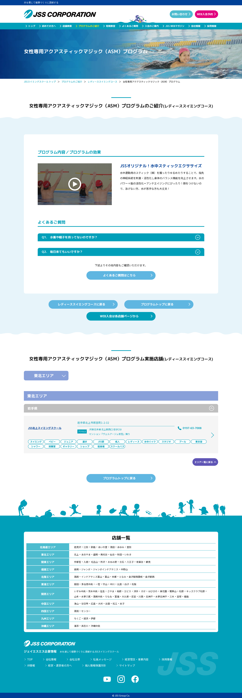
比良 (119, 584)
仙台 (112, 554)
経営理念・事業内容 (136, 659)
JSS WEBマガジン (174, 26)
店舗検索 (67, 26)
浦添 (76, 625)
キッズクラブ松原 (195, 591)
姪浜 (86, 618)
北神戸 (149, 596)
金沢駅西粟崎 (136, 576)
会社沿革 (74, 659)
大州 (100, 603)
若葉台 (139, 562)
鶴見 (148, 562)
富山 (107, 576)
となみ (122, 576)
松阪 (134, 584)
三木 (172, 596)
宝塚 (179, 596)
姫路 (186, 596)
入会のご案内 (152, 26)
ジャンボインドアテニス (105, 569)
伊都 (93, 618)
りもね (108, 596)
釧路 (93, 547)
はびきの (152, 591)
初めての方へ (49, 26)
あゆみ (120, 547)
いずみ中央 (80, 591)
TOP (30, 659)
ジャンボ (85, 569)
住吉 (102, 591)
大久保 (125, 596)
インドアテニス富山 (91, 576)
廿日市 (84, 603)
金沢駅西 (149, 576)
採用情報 (211, 26)
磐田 (76, 584)
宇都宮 (77, 562)
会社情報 (195, 26)
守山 (105, 584)
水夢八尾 (86, 596)
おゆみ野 (112, 562)
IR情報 (31, 665)
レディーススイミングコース (102, 81)
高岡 (76, 576)
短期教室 (110, 26)
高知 (76, 611)
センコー (86, 611)
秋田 (119, 554)
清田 (112, 547)
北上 (76, 554)
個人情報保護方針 (95, 665)
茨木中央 (92, 591)
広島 (93, 603)
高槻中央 (97, 596)
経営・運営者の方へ (60, 665)
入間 (86, 562)
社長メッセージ (102, 659)
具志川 (84, 625)
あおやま (86, 554)
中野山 (124, 569)
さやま (110, 591)
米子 (122, 603)
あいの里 (102, 547)
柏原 (119, 591)
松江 (115, 603)
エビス (127, 591)
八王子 (130, 562)
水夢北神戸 (161, 596)
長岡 (76, 569)
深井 (136, 591)
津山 (76, 603)
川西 (141, 596)
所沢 (102, 562)
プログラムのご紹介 (88, 26)
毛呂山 (94, 562)
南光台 (103, 554)
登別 (129, 547)
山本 (76, 596)
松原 (181, 591)
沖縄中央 (95, 625)
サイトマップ (127, 665)
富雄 (117, 596)
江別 (86, 547)
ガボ (143, 591)
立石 (122, 562)
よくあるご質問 (130, 26)
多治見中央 (87, 584)
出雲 (107, 603)
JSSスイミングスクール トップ (40, 81)
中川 (112, 584)
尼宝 (133, 596)
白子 (126, 584)
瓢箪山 (173, 591)
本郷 (114, 576)
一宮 (97, 584)
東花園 (163, 591)
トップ (31, 26)
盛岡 (95, 554)
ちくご (77, 618)
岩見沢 (77, 547)
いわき (127, 554)
